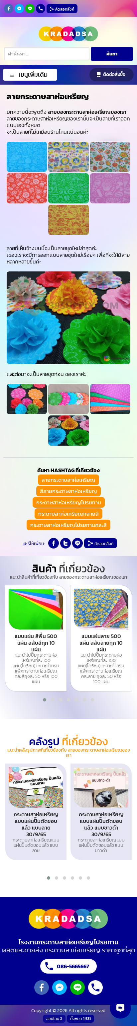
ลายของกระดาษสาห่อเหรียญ (7, 7)
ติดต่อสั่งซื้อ (114, 74)
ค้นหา (111, 53)
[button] (45, 699)
